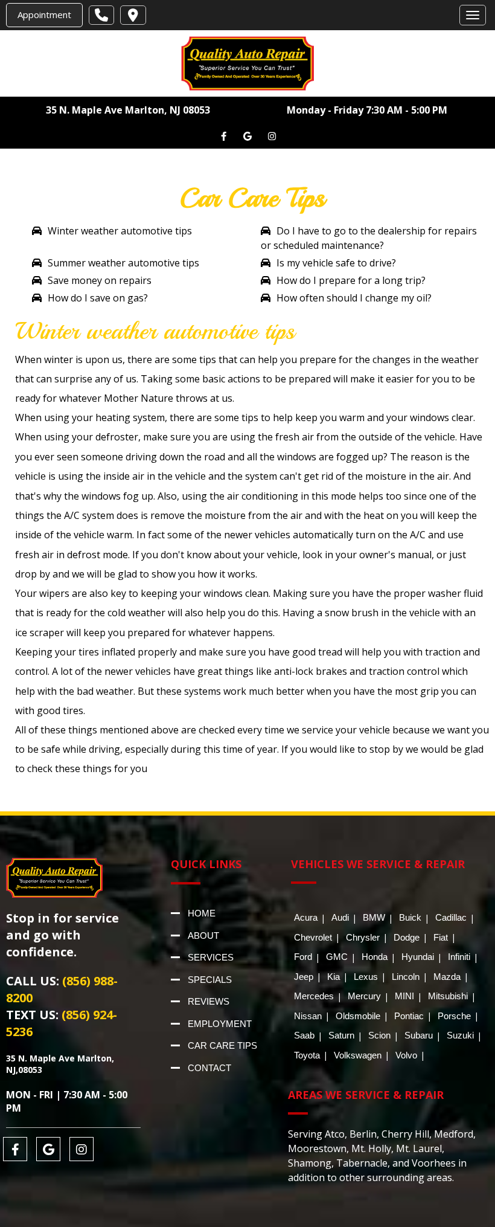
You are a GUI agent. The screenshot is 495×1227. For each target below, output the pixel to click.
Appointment (44, 14)
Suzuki (460, 1035)
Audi (340, 917)
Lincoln (406, 976)
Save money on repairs (100, 280)
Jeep (303, 976)
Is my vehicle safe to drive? (336, 262)
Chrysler (363, 937)
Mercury (364, 996)
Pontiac (409, 1016)
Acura (306, 917)
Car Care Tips (222, 1045)
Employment (220, 1024)
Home (202, 913)
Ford (303, 957)
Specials (210, 979)
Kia (333, 976)
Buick (410, 917)
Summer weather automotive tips (123, 262)
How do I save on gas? (98, 297)
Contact (209, 1068)
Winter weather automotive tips (120, 230)
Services (211, 957)
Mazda (447, 976)
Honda (375, 957)
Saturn (341, 1035)
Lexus (366, 976)
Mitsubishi (448, 996)
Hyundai (417, 957)
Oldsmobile (358, 1016)
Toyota (307, 1055)
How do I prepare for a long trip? (351, 280)
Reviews (208, 1001)
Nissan (308, 1016)
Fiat (440, 937)
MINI (404, 996)
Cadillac (451, 917)
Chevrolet (313, 937)
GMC (337, 957)
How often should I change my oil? (354, 297)
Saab (304, 1035)
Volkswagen (358, 1055)
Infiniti (459, 957)
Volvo (406, 1055)
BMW (374, 917)
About (203, 935)
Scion (379, 1035)
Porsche (454, 1016)
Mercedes (314, 996)
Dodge (407, 937)
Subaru (418, 1035)
